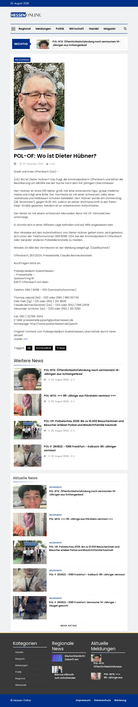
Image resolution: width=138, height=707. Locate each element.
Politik (60, 29)
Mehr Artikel (69, 625)
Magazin (109, 29)
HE (29, 348)
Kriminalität (43, 348)
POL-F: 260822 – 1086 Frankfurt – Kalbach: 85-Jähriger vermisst (87, 574)
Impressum (83, 700)
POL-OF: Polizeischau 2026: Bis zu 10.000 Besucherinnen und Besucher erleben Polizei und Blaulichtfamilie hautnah (84, 548)
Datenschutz (102, 700)
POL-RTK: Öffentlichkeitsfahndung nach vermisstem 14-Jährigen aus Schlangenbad (86, 43)
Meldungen (43, 29)
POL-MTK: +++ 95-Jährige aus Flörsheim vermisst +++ (80, 395)
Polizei (61, 348)
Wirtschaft (76, 29)
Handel (94, 29)
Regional (25, 29)
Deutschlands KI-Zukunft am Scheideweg (75, 659)
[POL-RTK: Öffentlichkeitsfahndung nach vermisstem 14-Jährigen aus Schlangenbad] (43, 46)
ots (25, 339)
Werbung (120, 700)
